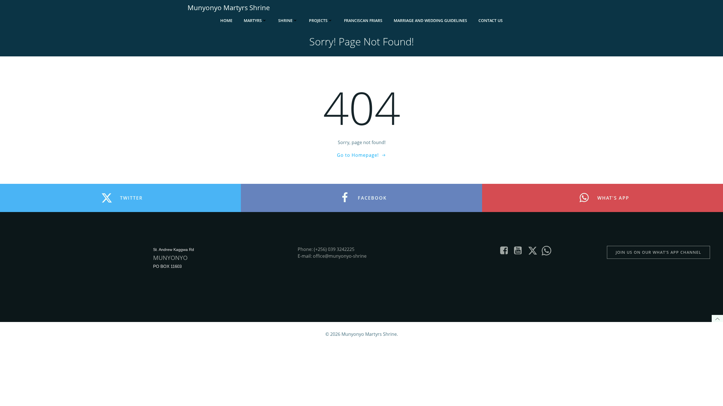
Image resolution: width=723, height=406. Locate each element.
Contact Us (490, 20)
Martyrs (253, 20)
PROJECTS (318, 20)
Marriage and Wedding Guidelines (430, 20)
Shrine (285, 20)
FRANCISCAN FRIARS (363, 20)
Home (226, 20)
